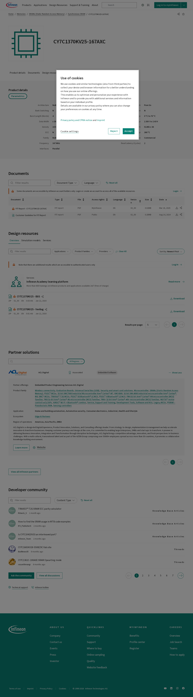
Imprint (101, 120)
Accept (129, 131)
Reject (114, 131)
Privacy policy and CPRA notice (76, 120)
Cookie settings (70, 131)
